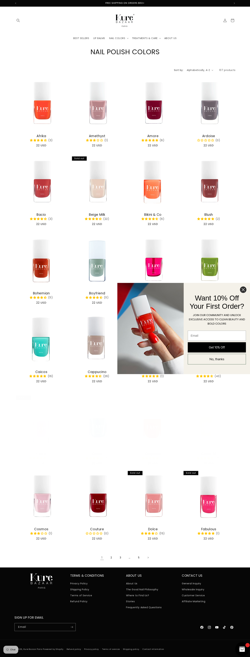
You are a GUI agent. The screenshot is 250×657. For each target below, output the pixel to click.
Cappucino (97, 372)
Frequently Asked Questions (144, 607)
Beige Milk (97, 215)
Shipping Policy (79, 589)
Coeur (97, 454)
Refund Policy (79, 601)
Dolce (153, 529)
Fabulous (208, 529)
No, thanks (217, 359)
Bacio (41, 215)
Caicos (41, 372)
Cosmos (41, 529)
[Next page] (148, 557)
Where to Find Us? (137, 595)
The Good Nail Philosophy (142, 589)
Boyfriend (97, 293)
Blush (208, 215)
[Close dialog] (243, 289)
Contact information (153, 649)
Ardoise (208, 136)
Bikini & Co (153, 215)
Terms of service (111, 649)
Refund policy (74, 649)
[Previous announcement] (15, 3)
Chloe (41, 454)
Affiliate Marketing (193, 601)
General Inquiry (191, 583)
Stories (130, 601)
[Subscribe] (72, 627)
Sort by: (178, 70)
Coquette (153, 454)
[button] (18, 20)
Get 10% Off (217, 347)
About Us (131, 583)
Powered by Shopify (53, 649)
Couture (97, 529)
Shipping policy (131, 649)
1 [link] (102, 557)
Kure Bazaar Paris (32, 649)
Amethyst (97, 136)
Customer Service (193, 595)
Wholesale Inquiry (193, 589)
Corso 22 (208, 454)
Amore (153, 136)
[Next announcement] (234, 3)
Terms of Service (81, 595)
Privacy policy (91, 649)
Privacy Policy (79, 583)
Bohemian (41, 293)
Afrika (41, 136)
